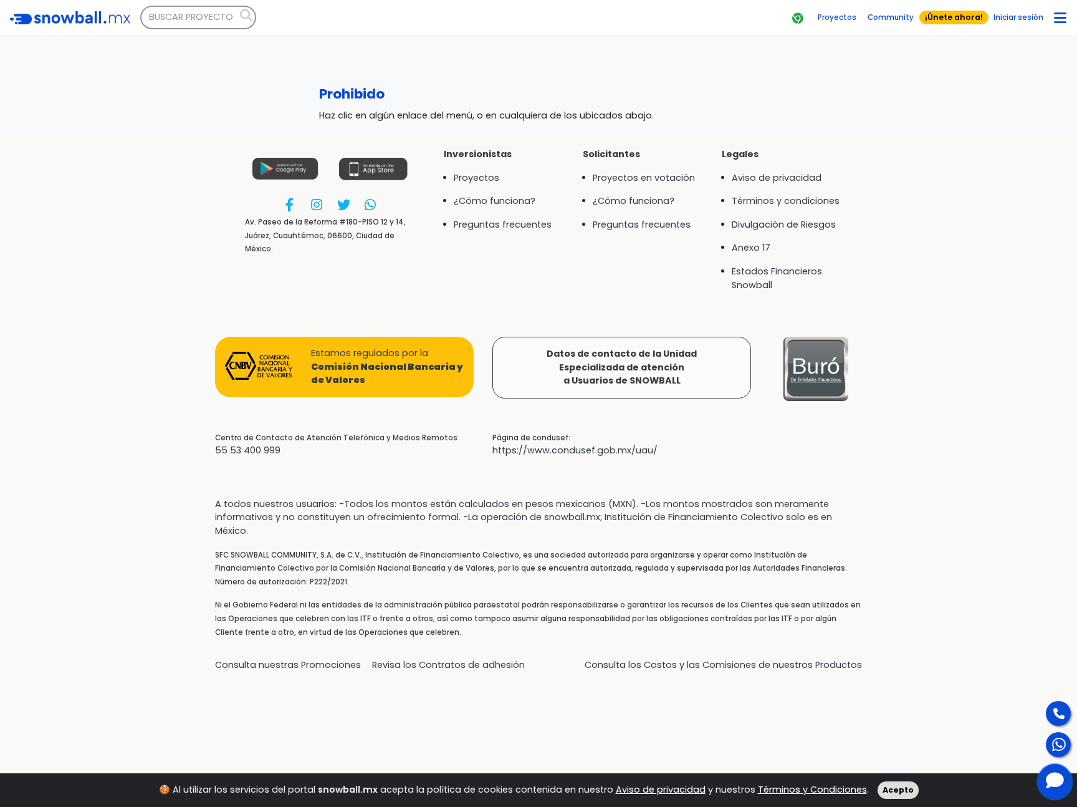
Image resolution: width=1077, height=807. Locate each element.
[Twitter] (343, 205)
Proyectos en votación (644, 178)
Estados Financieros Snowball (777, 278)
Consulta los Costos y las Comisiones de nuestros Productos (723, 665)
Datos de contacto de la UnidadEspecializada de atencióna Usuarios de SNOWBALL (622, 367)
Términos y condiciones (786, 201)
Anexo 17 (751, 247)
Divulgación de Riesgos (784, 224)
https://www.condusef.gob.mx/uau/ (575, 450)
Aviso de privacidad (661, 789)
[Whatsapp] (370, 205)
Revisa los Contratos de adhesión (448, 665)
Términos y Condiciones (812, 789)
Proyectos (476, 178)
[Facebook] (289, 205)
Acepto (898, 790)
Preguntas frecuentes (503, 224)
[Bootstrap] (70, 17)
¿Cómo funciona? (494, 201)
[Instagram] (316, 205)
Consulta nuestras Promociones (288, 665)
